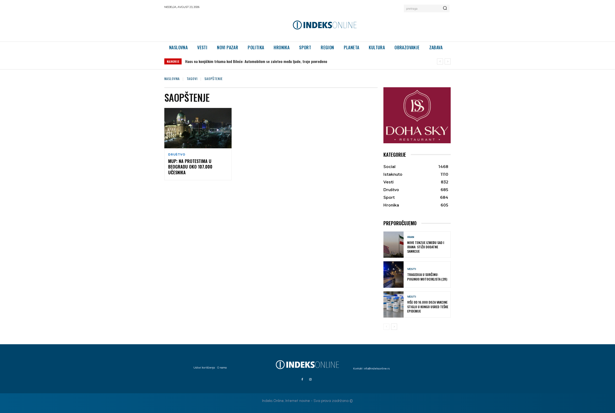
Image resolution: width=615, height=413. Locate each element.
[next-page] (394, 327)
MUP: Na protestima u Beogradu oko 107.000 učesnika (190, 166)
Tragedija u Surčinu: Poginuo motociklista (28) (427, 276)
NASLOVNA (172, 78)
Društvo (176, 154)
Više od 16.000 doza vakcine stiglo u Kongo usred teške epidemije (427, 306)
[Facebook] (302, 379)
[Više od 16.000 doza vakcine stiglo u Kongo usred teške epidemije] (393, 304)
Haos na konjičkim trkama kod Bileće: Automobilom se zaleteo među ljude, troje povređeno (256, 61)
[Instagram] (310, 379)
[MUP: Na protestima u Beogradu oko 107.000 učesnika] (198, 128)
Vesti (411, 269)
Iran (410, 237)
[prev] (440, 61)
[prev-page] (386, 327)
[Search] (444, 8)
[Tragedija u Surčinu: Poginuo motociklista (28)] (393, 274)
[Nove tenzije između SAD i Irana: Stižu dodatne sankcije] (393, 245)
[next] (448, 61)
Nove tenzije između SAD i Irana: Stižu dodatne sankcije (425, 247)
